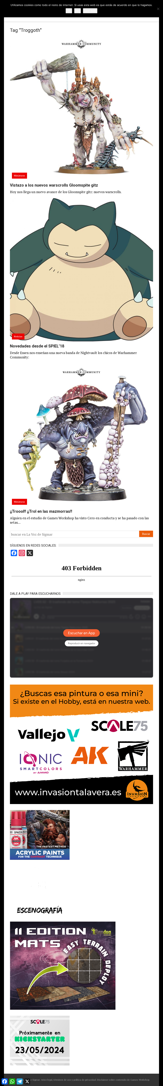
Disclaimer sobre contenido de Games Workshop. (123, 1079)
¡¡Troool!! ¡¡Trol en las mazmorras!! (41, 511)
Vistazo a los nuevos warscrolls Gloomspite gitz (54, 185)
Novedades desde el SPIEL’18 (37, 346)
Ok (69, 10)
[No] (158, 9)
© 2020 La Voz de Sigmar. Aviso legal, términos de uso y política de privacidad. (54, 1079)
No (77, 10)
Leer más (90, 10)
